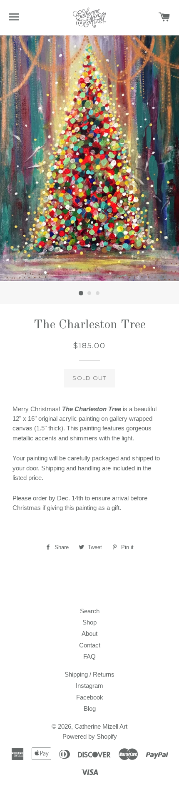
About (89, 633)
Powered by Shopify (89, 736)
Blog (90, 708)
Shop (89, 622)
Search (89, 611)
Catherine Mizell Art (101, 726)
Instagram (89, 685)
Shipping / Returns (89, 674)
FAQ (89, 656)
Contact (89, 645)
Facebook (89, 697)
